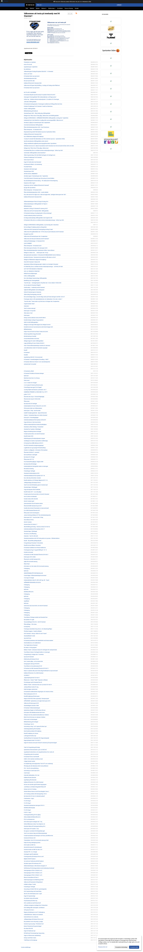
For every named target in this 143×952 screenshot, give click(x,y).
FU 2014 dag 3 (27, 810)
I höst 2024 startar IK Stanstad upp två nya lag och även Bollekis (39, 178)
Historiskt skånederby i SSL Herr (31, 775)
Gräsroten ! (26, 306)
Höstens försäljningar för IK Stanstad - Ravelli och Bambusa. (38, 106)
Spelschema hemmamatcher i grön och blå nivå (35, 749)
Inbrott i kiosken (28, 522)
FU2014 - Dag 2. (27, 812)
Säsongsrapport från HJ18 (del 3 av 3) (33, 870)
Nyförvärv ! (26, 375)
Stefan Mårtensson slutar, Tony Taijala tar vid (34, 824)
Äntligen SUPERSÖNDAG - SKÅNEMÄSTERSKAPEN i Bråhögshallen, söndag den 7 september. (46, 118)
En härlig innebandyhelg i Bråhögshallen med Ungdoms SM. (38, 217)
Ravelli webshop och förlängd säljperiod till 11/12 (36, 480)
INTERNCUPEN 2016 (28, 591)
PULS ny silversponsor (29, 819)
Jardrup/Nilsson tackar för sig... (31, 687)
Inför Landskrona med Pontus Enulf (32, 903)
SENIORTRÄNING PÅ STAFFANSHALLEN (33, 573)
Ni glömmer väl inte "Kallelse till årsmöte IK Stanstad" (36, 185)
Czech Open (27, 772)
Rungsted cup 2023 (28, 234)
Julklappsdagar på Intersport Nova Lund (33, 919)
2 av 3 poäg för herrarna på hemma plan (33, 385)
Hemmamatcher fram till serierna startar (33, 503)
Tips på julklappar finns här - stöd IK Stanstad (35, 622)
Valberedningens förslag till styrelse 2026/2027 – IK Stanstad (38, 71)
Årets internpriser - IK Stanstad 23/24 (32, 190)
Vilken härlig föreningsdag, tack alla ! (32, 294)
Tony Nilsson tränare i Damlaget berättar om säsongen (37, 652)
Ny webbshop (27, 69)
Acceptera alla (134, 947)
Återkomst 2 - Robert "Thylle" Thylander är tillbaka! (36, 680)
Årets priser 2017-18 (29, 459)
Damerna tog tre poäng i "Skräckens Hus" (34, 923)
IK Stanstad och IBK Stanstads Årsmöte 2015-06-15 (36, 668)
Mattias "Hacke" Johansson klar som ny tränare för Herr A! (38, 684)
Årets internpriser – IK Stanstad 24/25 (33, 129)
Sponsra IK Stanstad (29, 656)
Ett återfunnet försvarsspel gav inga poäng (34, 933)
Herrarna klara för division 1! (30, 524)
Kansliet (26, 354)
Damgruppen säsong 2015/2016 (31, 663)
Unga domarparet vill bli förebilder (32, 489)
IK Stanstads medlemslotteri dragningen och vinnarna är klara (38, 691)
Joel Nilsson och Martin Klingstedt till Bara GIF (35, 786)
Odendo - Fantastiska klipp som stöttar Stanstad (35, 415)
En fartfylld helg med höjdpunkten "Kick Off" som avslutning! (38, 763)
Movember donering (29, 468)
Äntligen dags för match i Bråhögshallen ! (34, 340)
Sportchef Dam (27, 638)
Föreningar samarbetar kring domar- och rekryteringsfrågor (38, 628)
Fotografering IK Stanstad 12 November (33, 543)
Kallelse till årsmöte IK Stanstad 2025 (32, 134)
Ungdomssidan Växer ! (29, 303)
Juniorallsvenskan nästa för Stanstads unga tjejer (35, 347)
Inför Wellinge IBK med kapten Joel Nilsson (34, 907)
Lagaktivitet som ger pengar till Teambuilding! (35, 447)
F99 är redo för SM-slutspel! (30, 719)
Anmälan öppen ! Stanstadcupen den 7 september (36, 176)
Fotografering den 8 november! (31, 754)
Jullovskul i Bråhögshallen (30, 101)
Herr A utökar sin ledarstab (30, 496)
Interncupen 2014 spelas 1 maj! (31, 828)
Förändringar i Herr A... (29, 724)
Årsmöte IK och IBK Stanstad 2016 (32, 559)
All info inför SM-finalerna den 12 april (33, 893)
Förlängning (27, 568)
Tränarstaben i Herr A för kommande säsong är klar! (36, 840)
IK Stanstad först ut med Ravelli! (31, 756)
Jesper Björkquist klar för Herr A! (31, 677)
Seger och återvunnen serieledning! (32, 935)
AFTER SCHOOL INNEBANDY (30, 173)
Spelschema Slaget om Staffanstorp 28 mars (34, 710)
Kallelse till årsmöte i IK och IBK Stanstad (33, 673)
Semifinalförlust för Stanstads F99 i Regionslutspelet (36, 738)
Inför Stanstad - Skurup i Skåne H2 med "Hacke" (35, 633)
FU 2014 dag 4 (27, 803)
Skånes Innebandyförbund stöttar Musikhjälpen (35, 424)
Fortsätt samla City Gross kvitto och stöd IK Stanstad (36, 494)
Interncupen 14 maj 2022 (30, 310)
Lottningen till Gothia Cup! (30, 735)
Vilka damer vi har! (28, 313)
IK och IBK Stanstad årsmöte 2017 (32, 510)
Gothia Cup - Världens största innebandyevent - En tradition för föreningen (41, 99)
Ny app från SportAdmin (30, 187)
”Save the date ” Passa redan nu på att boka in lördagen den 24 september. (41, 301)
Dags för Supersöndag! (29, 896)
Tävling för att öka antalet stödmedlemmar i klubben (36, 714)
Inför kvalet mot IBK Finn (29, 844)
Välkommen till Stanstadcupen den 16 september (35, 236)
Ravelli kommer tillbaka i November (32, 545)
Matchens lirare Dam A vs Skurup (32, 378)
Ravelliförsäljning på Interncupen (31, 696)
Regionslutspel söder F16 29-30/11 (32, 740)
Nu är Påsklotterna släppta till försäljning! (33, 136)
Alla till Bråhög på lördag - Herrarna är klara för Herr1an (37, 526)
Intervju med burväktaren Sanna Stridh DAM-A (35, 317)
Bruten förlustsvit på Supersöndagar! (32, 926)
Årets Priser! (27, 563)
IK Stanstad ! (27, 352)
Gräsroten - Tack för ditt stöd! (31, 536)
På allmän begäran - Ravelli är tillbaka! (33, 631)
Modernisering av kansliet (30, 336)
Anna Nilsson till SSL (29, 519)
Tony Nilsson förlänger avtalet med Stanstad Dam (36, 617)
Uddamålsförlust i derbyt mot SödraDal (33, 914)
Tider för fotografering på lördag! (32, 747)
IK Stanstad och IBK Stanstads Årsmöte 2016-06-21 (36, 554)
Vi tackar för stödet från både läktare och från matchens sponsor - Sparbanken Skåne (44, 138)
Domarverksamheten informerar (31, 338)
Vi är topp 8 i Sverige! (29, 577)
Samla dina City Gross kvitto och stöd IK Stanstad (36, 605)
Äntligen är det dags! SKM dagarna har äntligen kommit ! (37, 324)
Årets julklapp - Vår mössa (30, 624)
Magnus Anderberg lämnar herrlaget (32, 431)
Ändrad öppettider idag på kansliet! (32, 334)
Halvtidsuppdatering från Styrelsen (32, 728)
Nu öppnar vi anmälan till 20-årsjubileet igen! (34, 831)
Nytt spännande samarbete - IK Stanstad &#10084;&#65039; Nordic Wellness (42, 255)
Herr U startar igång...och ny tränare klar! (33, 661)
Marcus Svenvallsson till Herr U (31, 877)
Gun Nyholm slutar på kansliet (31, 898)
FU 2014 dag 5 (27, 800)
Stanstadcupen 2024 (29, 171)
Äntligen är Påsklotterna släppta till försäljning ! (35, 259)
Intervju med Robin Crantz (30, 937)
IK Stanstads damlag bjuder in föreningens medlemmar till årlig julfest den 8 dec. (43, 104)
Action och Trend (28, 73)
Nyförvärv (26, 570)
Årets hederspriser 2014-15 (30, 694)
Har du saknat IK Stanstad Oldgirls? (32, 285)
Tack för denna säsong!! (29, 308)
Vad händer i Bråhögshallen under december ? (35, 152)
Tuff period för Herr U (29, 910)
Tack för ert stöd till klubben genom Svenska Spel (36, 484)
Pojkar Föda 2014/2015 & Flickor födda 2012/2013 (36, 331)
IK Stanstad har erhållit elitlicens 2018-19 (33, 443)
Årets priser (26, 401)
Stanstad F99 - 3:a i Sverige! (30, 851)
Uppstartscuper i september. (31, 66)
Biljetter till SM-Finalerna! (30, 858)
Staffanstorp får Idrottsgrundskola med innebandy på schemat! (39, 868)
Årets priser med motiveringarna (31, 512)
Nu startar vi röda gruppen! (30, 647)
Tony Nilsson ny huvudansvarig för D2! (33, 666)
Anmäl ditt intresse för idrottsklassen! (33, 847)
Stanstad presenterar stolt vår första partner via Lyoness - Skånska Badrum (42, 538)
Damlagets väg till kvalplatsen (31, 854)
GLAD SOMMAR (28, 243)
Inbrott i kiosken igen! (29, 501)
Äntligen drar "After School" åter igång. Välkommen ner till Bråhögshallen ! (41, 115)
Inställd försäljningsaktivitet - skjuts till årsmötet (35, 412)
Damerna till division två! (29, 838)
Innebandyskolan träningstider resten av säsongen (36, 466)
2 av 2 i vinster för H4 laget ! (30, 382)
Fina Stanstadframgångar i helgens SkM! (33, 461)
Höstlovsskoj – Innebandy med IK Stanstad (34, 287)
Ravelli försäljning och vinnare (31, 733)
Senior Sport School (29, 159)
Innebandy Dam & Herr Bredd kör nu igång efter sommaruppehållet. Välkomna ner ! (43, 120)
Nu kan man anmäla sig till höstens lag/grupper (35, 784)
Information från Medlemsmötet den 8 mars (34, 712)
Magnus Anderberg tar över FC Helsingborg (34, 912)
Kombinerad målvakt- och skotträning (33, 164)
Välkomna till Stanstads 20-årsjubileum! (33, 882)
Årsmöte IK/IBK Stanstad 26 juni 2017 (33, 505)
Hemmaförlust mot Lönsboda (31, 916)
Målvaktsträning (28, 206)
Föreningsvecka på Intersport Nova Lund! (34, 856)
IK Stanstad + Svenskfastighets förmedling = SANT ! (36, 359)
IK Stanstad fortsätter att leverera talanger (34, 373)
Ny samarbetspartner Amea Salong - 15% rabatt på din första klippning (41, 180)
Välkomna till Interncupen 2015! (31, 703)
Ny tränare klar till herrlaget (30, 464)
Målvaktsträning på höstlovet (31, 111)
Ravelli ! (25, 350)
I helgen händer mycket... (30, 761)
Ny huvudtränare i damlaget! (30, 454)
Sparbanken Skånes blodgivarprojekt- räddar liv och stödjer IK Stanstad (41, 264)
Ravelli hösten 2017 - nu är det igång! (32, 491)
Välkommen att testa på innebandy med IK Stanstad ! (36, 238)
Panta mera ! (27, 380)
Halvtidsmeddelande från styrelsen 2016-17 (34, 529)
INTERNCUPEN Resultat (29, 807)
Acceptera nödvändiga (121, 947)
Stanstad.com (30, 5)
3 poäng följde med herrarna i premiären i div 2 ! (35, 389)
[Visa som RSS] (76, 13)
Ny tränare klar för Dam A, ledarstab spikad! (34, 796)
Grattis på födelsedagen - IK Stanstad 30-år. (34, 241)
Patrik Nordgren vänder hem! (30, 689)
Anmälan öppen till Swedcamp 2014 (32, 863)
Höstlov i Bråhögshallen (29, 108)
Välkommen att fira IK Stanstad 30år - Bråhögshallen (36, 210)
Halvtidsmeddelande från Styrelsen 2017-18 (34, 475)
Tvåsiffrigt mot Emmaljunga (30, 940)
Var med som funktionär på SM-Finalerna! (34, 861)
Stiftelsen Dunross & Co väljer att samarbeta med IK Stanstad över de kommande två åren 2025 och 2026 (49, 145)
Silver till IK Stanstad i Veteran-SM (32, 262)
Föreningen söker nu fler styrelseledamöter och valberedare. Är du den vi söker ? (43, 299)
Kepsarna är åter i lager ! (29, 183)
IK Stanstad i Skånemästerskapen (32, 707)
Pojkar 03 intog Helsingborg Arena (32, 842)
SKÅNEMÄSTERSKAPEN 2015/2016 (32, 582)
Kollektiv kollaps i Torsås (30, 884)
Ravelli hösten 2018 (28, 436)
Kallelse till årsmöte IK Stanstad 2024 (32, 197)
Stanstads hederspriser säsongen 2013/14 (34, 805)
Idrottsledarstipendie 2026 (30, 78)
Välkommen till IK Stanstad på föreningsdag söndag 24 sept (38, 229)
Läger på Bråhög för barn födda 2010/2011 (34, 343)
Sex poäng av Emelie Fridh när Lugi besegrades (35, 889)
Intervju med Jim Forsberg (30, 789)
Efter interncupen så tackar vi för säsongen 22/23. (36, 248)
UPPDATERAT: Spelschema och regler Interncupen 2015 (37, 700)
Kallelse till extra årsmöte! (30, 777)
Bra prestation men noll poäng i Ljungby (33, 921)
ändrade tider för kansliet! (30, 364)
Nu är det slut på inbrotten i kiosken (32, 478)
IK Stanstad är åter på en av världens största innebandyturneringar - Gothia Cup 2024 (44, 220)
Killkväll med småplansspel (30, 273)
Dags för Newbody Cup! (29, 930)
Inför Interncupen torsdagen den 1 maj (33, 821)
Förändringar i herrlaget (29, 471)
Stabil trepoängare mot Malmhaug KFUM (33, 879)
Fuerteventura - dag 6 (29, 798)
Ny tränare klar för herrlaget (30, 403)
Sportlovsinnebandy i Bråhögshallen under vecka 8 (36, 141)
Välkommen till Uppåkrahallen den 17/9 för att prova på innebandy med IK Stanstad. (44, 231)
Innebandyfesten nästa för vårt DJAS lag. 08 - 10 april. (36, 580)
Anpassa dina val (102, 947)
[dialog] (119, 942)
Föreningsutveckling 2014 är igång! (32, 814)
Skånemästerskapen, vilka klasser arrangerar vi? (35, 865)
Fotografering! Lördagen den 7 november (34, 654)
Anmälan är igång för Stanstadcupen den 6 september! (37, 122)
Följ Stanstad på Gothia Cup (30, 900)
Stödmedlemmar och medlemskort (32, 642)
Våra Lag (39, 5)
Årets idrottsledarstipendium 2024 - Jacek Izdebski (36, 192)
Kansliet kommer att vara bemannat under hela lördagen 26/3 (38, 327)
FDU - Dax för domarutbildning (31, 768)
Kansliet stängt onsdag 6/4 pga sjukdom (33, 320)
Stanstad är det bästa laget (30, 169)
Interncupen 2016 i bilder (30, 556)
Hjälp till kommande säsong (30, 561)
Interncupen (27, 315)
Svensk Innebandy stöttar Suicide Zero (33, 215)
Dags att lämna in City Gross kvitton (32, 422)
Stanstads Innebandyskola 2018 (31, 473)
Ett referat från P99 (28, 928)
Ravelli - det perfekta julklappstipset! (32, 540)
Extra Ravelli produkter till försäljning (32, 731)
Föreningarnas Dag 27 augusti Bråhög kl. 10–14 (35, 550)
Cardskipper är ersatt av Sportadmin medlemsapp (36, 440)
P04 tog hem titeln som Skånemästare (33, 408)
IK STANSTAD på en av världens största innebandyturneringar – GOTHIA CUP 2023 (43, 266)
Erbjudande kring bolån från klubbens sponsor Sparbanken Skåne (39, 131)
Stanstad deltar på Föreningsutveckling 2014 (34, 826)
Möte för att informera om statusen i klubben (34, 717)
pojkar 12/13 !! (27, 394)
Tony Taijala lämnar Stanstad (30, 645)
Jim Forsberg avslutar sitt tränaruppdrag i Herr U (35, 793)
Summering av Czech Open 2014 (31, 770)
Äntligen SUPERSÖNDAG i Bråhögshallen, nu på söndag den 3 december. (41, 224)
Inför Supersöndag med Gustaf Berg (32, 891)
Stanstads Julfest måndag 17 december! (33, 426)
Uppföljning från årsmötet (30, 779)
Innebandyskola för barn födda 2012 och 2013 (35, 406)
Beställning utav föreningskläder (31, 280)
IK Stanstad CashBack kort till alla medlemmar (35, 547)
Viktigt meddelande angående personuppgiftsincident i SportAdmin (40, 143)
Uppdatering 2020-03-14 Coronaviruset (33, 357)
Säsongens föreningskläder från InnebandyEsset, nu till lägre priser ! (40, 97)
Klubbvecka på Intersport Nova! (31, 659)
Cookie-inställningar (26, 947)
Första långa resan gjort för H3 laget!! (33, 387)
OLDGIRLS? (26, 675)
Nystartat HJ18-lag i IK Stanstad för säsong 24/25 (36, 208)
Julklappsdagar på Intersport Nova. (32, 482)
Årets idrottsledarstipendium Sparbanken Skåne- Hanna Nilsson (39, 250)
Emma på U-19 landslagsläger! (31, 417)
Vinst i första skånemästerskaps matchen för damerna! (37, 345)
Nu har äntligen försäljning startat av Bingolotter (35, 227)
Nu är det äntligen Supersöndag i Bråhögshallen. (35, 278)
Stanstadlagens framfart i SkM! (31, 705)
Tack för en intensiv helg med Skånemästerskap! (35, 833)
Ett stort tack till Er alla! (29, 80)
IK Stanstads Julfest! (29, 371)
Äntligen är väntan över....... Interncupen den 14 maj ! (36, 252)
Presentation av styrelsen (30, 62)
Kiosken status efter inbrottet (31, 498)
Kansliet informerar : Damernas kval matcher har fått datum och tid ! (40, 257)
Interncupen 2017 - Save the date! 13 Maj (33, 517)
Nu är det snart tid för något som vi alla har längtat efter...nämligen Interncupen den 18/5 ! (45, 194)
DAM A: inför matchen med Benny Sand (33, 759)
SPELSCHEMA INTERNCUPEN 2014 (32, 817)
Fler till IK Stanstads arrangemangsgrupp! (34, 445)
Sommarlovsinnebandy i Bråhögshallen (33, 125)
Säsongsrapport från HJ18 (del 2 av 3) (33, 872)
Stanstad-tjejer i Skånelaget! (30, 487)
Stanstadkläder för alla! (29, 635)
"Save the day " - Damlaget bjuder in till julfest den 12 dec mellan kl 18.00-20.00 (42, 282)
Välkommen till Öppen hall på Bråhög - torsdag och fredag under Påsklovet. (42, 85)
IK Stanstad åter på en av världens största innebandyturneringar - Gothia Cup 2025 (43, 150)
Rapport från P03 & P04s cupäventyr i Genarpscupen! (36, 698)
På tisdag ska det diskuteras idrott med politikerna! (36, 766)
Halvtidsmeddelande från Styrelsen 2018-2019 (35, 419)
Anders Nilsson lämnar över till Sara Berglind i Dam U (36, 791)
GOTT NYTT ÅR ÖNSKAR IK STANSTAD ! (33, 268)
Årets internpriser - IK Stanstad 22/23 (32, 245)
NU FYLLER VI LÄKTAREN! (30, 92)
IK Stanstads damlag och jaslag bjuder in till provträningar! (38, 213)
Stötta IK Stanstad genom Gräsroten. (32, 292)
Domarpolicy (27, 626)
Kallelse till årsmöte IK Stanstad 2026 (32, 83)
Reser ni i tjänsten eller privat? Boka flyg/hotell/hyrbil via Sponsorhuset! (41, 670)
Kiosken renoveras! (28, 552)
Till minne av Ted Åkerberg (30, 533)
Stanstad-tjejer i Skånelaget (30, 531)
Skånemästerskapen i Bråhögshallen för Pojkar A (35, 203)
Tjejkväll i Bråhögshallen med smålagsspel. (34, 289)
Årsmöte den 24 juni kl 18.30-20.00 (32, 399)
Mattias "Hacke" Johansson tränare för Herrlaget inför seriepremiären (40, 649)
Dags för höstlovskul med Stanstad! (32, 162)
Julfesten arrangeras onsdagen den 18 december (36, 905)
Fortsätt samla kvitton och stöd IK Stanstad (34, 433)
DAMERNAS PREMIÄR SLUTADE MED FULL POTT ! (36, 392)
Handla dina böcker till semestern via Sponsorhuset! (36, 508)
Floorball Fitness (28, 166)
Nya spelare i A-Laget (29, 619)
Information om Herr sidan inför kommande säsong (36, 566)
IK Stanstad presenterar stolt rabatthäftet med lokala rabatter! (38, 640)
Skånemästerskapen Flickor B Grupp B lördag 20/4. (36, 201)
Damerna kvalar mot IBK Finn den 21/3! (33, 849)
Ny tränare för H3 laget (29, 457)
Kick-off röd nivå (28, 64)
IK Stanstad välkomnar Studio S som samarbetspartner (37, 361)
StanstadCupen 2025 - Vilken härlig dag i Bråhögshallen (37, 113)
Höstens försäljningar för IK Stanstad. (33, 157)
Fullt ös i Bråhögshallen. (29, 275)
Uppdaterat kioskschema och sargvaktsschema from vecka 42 (39, 752)
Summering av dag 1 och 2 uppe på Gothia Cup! (35, 726)
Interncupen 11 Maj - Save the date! (32, 410)
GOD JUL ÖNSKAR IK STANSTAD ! (32, 271)
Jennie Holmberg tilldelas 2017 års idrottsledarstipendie (37, 515)
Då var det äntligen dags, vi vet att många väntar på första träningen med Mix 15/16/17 (44, 296)
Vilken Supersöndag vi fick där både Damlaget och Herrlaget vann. (39, 155)
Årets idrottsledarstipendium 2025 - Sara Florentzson (36, 127)
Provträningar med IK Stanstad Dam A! (33, 682)
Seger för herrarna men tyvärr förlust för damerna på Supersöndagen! (40, 742)
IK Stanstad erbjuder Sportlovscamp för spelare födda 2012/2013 (39, 94)
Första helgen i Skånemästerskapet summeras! (35, 575)
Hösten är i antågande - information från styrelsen (36, 450)
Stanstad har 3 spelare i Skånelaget (32, 429)
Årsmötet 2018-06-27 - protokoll (31, 452)
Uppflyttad (26, 601)
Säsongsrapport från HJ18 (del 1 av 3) (33, 875)
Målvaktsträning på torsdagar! (31, 721)
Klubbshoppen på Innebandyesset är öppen (34, 438)
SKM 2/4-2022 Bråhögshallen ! (31, 322)
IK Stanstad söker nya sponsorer (31, 76)
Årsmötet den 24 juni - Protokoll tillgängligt (34, 396)
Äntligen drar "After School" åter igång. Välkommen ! (36, 148)
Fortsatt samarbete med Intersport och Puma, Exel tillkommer (38, 835)
